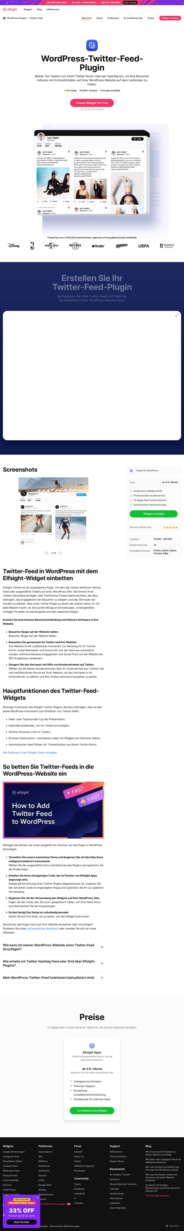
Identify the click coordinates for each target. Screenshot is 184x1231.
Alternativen (116, 1198)
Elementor (44, 1170)
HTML (42, 1180)
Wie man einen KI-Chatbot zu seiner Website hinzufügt (160, 1153)
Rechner (7, 1185)
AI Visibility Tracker (120, 1174)
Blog (39, 9)
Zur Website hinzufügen (92, 1110)
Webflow (43, 1161)
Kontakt (78, 1151)
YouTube (78, 1203)
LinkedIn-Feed (10, 1166)
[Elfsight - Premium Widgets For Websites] (10, 9)
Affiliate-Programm (84, 1166)
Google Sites (45, 1185)
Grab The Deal (21, 1222)
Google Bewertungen (14, 1151)
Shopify (43, 1175)
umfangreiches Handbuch (42, 928)
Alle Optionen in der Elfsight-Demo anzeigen (30, 752)
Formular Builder (11, 1194)
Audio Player (9, 1189)
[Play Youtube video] (53, 810)
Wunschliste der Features (123, 1184)
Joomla (42, 1199)
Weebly (42, 1189)
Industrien (115, 1203)
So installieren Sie (133, 18)
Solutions (115, 1179)
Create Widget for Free (92, 103)
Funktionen (113, 18)
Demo (99, 18)
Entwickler (79, 1170)
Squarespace (45, 1151)
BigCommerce (46, 1194)
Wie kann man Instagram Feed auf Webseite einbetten (163, 1161)
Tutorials (114, 1188)
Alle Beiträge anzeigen (157, 1195)
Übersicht (86, 18)
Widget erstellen (170, 18)
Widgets (28, 9)
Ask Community (118, 1156)
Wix (40, 1156)
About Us (79, 1156)
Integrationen (117, 1193)
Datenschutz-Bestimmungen (65, 1226)
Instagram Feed (11, 1156)
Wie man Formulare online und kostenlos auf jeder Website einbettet (161, 1177)
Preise (150, 18)
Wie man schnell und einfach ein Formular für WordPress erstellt (162, 1168)
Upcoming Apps (118, 1207)
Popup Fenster (10, 1175)
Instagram (79, 1193)
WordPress (44, 1166)
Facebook (79, 1188)
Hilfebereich (53, 9)
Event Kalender (11, 1180)
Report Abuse (117, 1161)
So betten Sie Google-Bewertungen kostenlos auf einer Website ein (162, 1188)
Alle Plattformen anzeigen (54, 1204)
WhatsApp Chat (11, 1170)
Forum (77, 1184)
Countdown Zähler (12, 1161)
